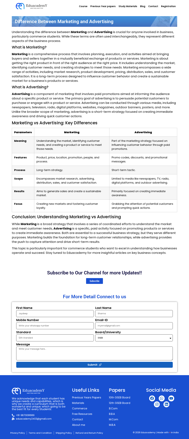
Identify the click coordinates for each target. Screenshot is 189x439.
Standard (23, 332)
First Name (24, 308)
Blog (142, 6)
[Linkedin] (166, 404)
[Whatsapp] (162, 398)
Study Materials (128, 6)
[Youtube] (171, 398)
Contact (153, 6)
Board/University (108, 332)
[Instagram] (157, 404)
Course (83, 6)
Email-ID (101, 320)
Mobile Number (27, 320)
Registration (168, 6)
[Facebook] (152, 398)
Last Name (103, 308)
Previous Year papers (103, 6)
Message (23, 344)
